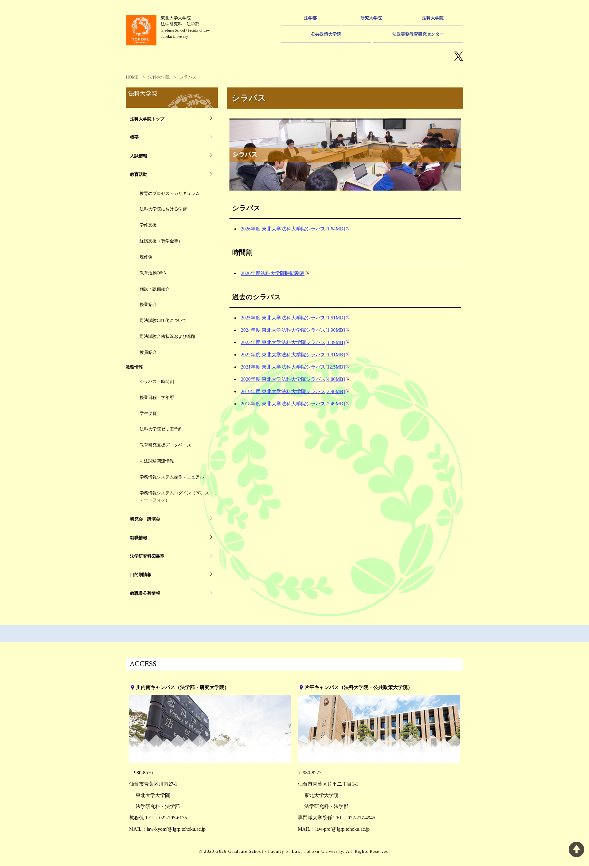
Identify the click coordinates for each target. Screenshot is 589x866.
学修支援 (148, 224)
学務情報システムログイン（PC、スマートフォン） (174, 496)
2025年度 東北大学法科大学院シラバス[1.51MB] (293, 317)
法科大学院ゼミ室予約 (161, 429)
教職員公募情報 (145, 593)
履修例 (146, 256)
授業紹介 (148, 304)
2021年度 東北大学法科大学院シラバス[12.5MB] (293, 366)
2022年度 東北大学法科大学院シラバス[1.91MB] (293, 354)
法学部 (310, 17)
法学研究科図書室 (147, 556)
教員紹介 (148, 352)
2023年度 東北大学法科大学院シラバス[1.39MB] (293, 342)
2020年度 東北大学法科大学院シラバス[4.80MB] (293, 379)
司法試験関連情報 (157, 460)
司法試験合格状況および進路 (167, 336)
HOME (132, 77)
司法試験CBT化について (163, 320)
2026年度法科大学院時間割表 (273, 273)
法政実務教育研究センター (418, 34)
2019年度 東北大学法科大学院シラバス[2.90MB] (293, 391)
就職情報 (138, 537)
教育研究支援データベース (165, 445)
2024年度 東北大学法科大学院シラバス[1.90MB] (293, 330)
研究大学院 (371, 17)
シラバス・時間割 (157, 381)
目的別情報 (141, 574)
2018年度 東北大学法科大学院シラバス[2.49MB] (293, 403)
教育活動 (138, 174)
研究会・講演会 (145, 518)
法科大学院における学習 (163, 209)
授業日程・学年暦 (157, 397)
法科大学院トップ (147, 118)
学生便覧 (148, 413)
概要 (134, 137)
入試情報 (138, 155)
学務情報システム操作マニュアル (172, 476)
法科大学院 (433, 17)
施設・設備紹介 (155, 288)
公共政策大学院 (326, 34)
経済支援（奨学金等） (161, 240)
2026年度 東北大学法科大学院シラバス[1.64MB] (293, 228)
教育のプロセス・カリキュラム (170, 193)
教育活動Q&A (153, 272)
